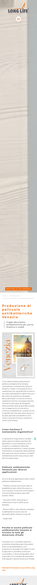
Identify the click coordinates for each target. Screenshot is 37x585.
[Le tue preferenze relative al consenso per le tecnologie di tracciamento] (35, 439)
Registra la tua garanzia (18, 289)
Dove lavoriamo (14, 296)
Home (5, 296)
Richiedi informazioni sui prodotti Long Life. (18, 569)
